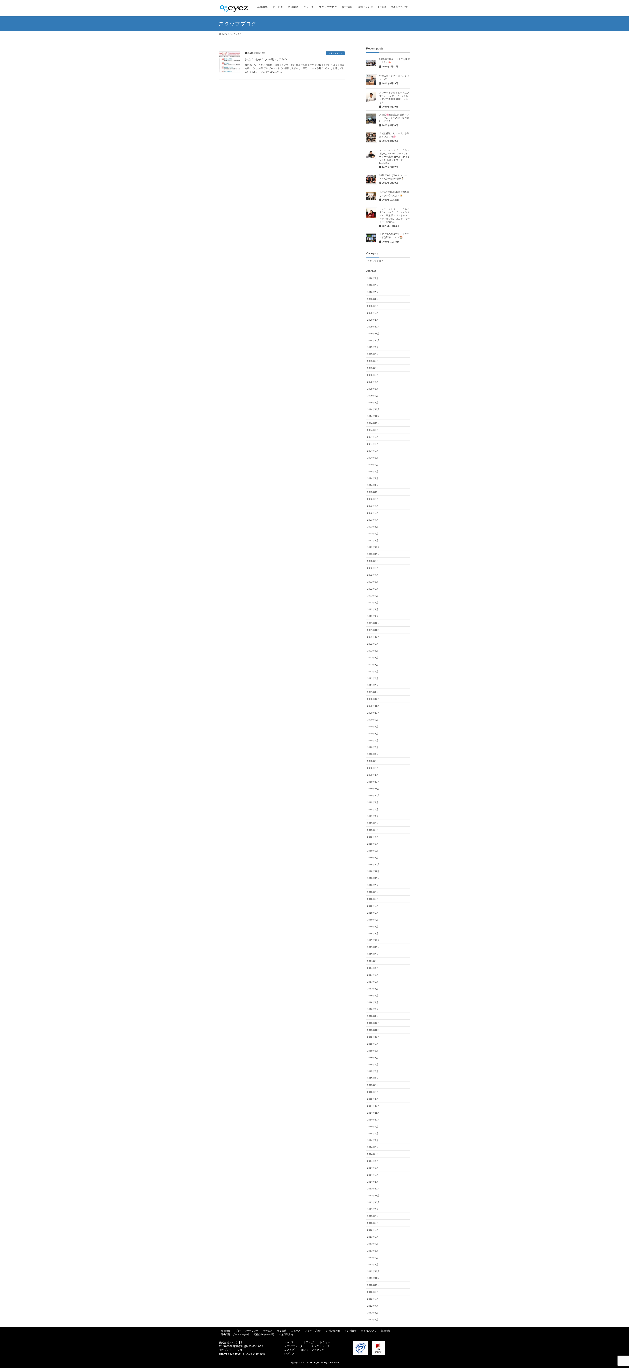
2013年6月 (372, 1230)
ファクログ (317, 1349)
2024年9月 (372, 430)
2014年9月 (372, 1126)
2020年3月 (372, 761)
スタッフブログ (335, 53)
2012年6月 (372, 1312)
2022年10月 (373, 554)
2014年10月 (373, 1119)
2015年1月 (372, 1099)
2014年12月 (373, 1106)
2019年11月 (373, 788)
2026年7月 (372, 278)
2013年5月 (372, 1236)
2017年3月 (372, 975)
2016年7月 (372, 1002)
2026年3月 (372, 306)
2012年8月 (372, 1299)
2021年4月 (372, 678)
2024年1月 (372, 485)
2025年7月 (372, 361)
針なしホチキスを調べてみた (266, 59)
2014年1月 (372, 1181)
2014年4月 (372, 1161)
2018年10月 (373, 878)
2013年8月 (372, 1216)
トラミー (325, 1342)
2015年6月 (372, 1064)
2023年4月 (372, 519)
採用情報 (385, 1330)
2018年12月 (373, 864)
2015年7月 (372, 1057)
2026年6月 (372, 285)
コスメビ (289, 1349)
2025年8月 (372, 354)
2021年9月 (372, 643)
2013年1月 (372, 1264)
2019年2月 (372, 850)
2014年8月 (372, 1133)
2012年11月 (373, 1278)
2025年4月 (372, 382)
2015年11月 (373, 1030)
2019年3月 (372, 843)
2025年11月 (373, 333)
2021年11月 (373, 630)
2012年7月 (372, 1305)
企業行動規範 (286, 1334)
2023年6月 (372, 513)
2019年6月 (372, 823)
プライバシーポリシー (246, 1330)
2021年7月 (372, 657)
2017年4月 (372, 968)
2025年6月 (372, 368)
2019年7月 (372, 816)
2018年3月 (372, 926)
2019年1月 (372, 857)
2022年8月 (372, 568)
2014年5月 (372, 1154)
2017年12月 (373, 940)
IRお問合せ (350, 1330)
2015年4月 (372, 1078)
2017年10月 (373, 947)
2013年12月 (373, 1188)
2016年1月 (372, 1016)
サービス (267, 1330)
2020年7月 (372, 733)
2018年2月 (372, 933)
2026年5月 (372, 292)
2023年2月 (372, 533)
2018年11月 (373, 871)
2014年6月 (372, 1147)
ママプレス (290, 1342)
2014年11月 (373, 1112)
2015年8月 (372, 1050)
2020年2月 (372, 768)
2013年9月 (372, 1209)
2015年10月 (373, 1037)
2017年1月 (372, 988)
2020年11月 (373, 706)
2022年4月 (372, 595)
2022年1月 (372, 616)
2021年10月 (373, 637)
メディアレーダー (294, 1346)
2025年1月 (372, 402)
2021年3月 (372, 685)
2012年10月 (373, 1285)
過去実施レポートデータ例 (235, 1334)
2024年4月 (372, 464)
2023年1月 (372, 540)
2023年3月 (372, 526)
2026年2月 (372, 313)
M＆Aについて (368, 1330)
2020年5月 (372, 747)
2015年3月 (372, 1085)
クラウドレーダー (321, 1346)
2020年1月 (372, 775)
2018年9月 (372, 885)
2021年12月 (373, 623)
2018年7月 (372, 899)
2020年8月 (372, 726)
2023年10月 (373, 492)
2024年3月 (372, 471)
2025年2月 (372, 395)
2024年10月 (373, 423)
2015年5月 (372, 1071)
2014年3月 (372, 1168)
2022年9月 (372, 561)
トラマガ (308, 1342)
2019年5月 (372, 830)
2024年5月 (372, 457)
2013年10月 (373, 1202)
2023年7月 (372, 506)
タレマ (304, 1349)
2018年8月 (372, 892)
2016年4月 (372, 1009)
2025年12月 (373, 326)
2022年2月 (372, 609)
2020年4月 (372, 754)
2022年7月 (372, 575)
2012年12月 (373, 1271)
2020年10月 (373, 712)
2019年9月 (372, 802)
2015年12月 (373, 1023)
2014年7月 (372, 1140)
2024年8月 (372, 437)
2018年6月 (372, 906)
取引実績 (281, 1330)
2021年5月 (372, 671)
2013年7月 (372, 1223)
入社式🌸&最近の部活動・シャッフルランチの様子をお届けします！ (394, 117)
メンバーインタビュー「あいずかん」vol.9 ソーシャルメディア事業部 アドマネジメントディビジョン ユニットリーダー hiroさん (394, 215)
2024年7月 (372, 444)
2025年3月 (372, 388)
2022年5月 (372, 588)
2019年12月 (373, 781)
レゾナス (289, 1353)
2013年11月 (373, 1195)
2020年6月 (372, 740)
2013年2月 (372, 1257)
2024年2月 (372, 478)
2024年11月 (373, 416)
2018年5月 (372, 912)
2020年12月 (373, 699)
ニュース (295, 1330)
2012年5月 (372, 1319)
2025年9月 (372, 347)
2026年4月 (372, 299)
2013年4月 (372, 1243)
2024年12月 (373, 409)
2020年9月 (372, 719)
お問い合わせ (333, 1330)
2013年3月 (372, 1250)
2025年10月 (373, 340)
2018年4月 (372, 919)
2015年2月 (372, 1092)
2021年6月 (372, 664)
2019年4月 (372, 837)
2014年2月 (372, 1175)
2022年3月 (372, 602)
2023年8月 (372, 499)
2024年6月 (372, 451)
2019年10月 (373, 795)
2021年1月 (372, 692)
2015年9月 (372, 1044)
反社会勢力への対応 (264, 1334)
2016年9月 (372, 995)
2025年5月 (372, 375)
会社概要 (225, 1330)
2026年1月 (372, 319)
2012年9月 (372, 1292)
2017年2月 (372, 981)
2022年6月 (372, 581)
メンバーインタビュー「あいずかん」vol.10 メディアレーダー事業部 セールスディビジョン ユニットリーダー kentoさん (394, 156)
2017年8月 (372, 954)
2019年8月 (372, 809)
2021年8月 (372, 650)
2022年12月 (373, 547)
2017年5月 (372, 961)
